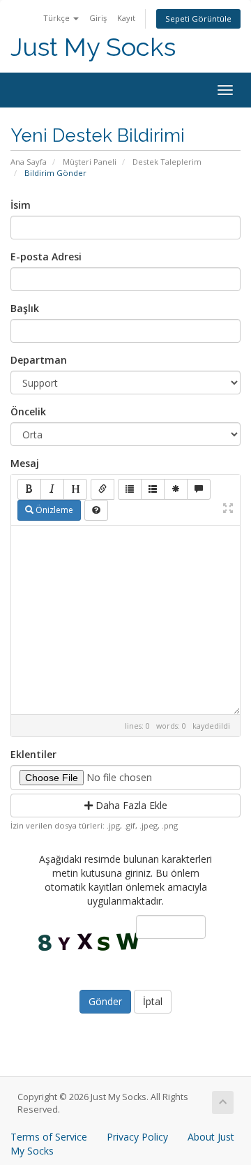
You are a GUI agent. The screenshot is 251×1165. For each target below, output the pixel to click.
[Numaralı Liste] (153, 489)
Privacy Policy (137, 1136)
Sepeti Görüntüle (198, 18)
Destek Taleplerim (166, 161)
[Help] (96, 510)
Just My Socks (93, 47)
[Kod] (176, 489)
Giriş (98, 18)
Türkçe (57, 18)
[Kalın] (29, 489)
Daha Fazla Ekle (130, 805)
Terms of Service (48, 1136)
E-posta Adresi (46, 256)
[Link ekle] (102, 489)
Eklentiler (33, 754)
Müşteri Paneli (89, 161)
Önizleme (53, 510)
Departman (38, 359)
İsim (20, 205)
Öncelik (28, 411)
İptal (152, 1001)
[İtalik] (52, 489)
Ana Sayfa (28, 161)
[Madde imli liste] (130, 489)
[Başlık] (75, 489)
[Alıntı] (199, 489)
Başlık (24, 308)
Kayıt (126, 18)
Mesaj (24, 463)
